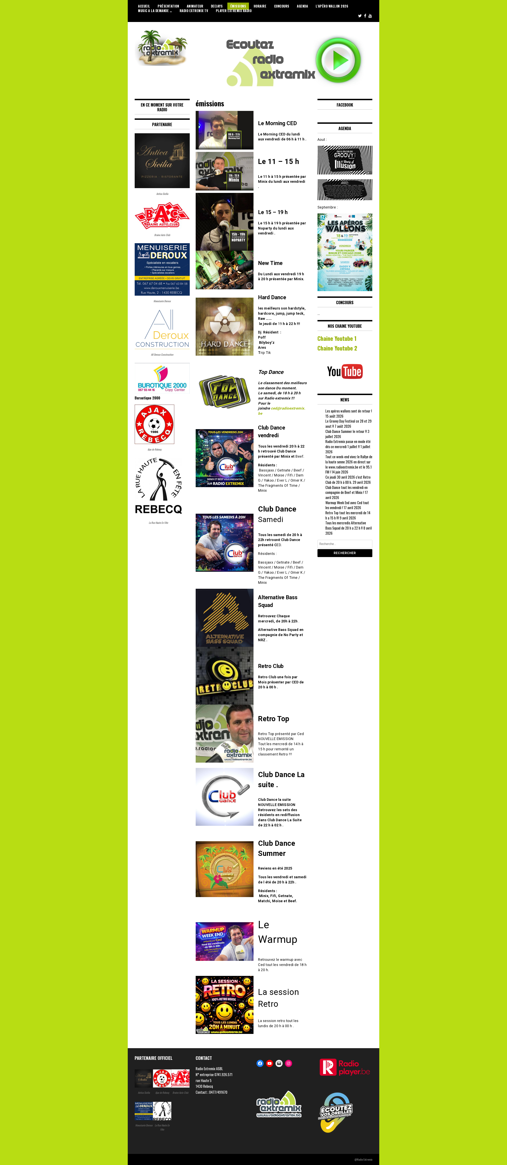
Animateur (195, 6)
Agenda (302, 6)
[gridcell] (223, 1069)
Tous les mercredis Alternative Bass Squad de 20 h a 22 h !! (345, 525)
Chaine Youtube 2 (337, 348)
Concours (281, 6)
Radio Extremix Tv (194, 10)
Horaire (260, 6)
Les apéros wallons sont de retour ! (348, 410)
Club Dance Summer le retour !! (346, 431)
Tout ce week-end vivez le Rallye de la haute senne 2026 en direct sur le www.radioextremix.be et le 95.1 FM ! (348, 464)
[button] (223, 1081)
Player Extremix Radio (234, 10)
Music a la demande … (155, 10)
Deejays (217, 6)
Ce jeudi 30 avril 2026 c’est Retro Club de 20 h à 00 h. (348, 479)
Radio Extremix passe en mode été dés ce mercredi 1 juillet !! (348, 444)
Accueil (144, 6)
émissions (238, 6)
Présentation (168, 6)
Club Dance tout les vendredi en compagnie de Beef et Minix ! (346, 490)
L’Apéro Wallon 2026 (332, 6)
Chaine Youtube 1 (336, 338)
